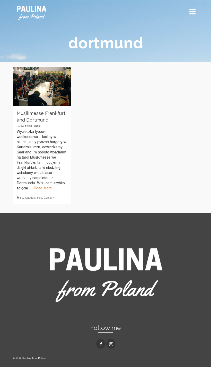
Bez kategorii (27, 197)
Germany (49, 197)
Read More (43, 187)
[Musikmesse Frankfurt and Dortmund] (42, 86)
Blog (39, 197)
